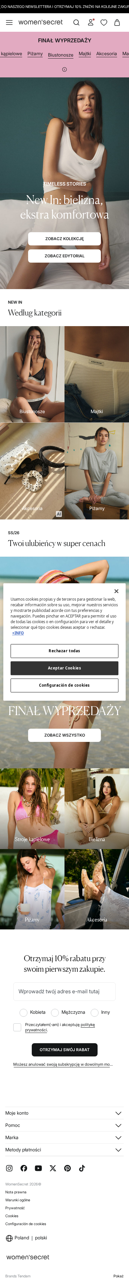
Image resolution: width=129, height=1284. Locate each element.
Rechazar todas (64, 651)
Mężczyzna (73, 1012)
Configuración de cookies (25, 1223)
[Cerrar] (116, 591)
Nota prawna (15, 1192)
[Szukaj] (76, 22)
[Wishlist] (103, 22)
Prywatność (15, 1208)
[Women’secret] (41, 22)
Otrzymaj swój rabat (65, 1049)
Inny (105, 1012)
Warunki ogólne (17, 1200)
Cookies (11, 1216)
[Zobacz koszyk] (117, 22)
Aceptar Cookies (64, 668)
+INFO (18, 633)
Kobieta (38, 1012)
